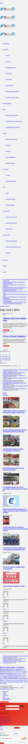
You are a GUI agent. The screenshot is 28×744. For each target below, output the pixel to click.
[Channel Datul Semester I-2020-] (11, 583)
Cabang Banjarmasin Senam (19, 673)
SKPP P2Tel (9, 73)
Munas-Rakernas (7, 699)
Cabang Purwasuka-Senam (15, 681)
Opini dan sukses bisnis (11, 217)
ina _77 (4, 597)
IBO (4, 187)
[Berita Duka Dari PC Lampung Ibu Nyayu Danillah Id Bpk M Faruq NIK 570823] (11, 506)
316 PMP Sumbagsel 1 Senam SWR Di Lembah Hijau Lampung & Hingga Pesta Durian (14, 303)
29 (9, 359)
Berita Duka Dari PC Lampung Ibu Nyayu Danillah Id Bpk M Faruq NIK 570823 (15, 510)
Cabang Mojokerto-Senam (18, 680)
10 (2, 356)
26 (5, 359)
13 (6, 356)
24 (2, 359)
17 (2, 358)
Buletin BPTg (9, 229)
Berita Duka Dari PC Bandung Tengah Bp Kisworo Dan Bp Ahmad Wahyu (15, 528)
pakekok (5, 621)
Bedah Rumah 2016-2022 (12, 97)
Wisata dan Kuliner (10, 163)
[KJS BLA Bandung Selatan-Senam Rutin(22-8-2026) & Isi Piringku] (11, 427)
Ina (3, 643)
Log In (2, 743)
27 (6, 359)
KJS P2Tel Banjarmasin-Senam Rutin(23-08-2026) (15, 287)
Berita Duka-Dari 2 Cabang (12, 667)
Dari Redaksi (6, 43)
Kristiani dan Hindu (10, 199)
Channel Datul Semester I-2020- (14, 586)
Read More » (6, 330)
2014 (4, 306)
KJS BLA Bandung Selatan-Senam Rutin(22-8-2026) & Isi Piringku (15, 430)
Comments (5, 395)
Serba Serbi (5, 169)
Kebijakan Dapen (7, 103)
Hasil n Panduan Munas (11, 241)
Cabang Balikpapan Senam (17, 671)
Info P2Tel (5, 49)
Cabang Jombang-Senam (10, 678)
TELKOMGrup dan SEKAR (13, 127)
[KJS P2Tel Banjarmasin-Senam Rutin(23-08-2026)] (11, 465)
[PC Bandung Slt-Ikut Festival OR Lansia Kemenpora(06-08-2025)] (11, 545)
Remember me (5, 735)
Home (7, 55)
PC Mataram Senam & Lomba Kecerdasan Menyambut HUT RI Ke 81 (13, 289)
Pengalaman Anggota (11, 181)
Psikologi (8, 151)
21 (8, 358)
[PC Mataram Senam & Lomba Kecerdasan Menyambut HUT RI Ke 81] (11, 484)
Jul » (5, 363)
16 (0, 358)
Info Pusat (8, 61)
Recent (4, 392)
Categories (2, 686)
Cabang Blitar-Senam (14, 675)
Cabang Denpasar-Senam (10, 676)
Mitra (4, 109)
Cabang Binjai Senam (3, 675)
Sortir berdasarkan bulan (5, 365)
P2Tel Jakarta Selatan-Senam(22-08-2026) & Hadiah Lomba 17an (14, 411)
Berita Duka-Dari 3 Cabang (11, 669)
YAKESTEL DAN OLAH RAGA (14, 121)
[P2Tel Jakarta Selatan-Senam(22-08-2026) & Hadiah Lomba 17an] (11, 407)
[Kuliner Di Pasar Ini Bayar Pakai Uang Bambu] (11, 564)
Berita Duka (9, 79)
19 (5, 358)
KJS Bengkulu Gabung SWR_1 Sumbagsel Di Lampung (13, 450)
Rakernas (8, 252)
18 (3, 358)
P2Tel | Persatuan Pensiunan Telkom (11, 688)
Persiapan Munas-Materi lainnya (13, 247)
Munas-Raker (6, 235)
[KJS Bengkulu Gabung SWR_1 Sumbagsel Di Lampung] (11, 446)
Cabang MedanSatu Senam (8, 680)
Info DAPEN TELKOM (12, 115)
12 (5, 356)
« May (1, 363)
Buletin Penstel (9, 85)
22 (9, 358)
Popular (5, 393)
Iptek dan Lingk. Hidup (11, 139)
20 (6, 358)
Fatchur (5, 313)
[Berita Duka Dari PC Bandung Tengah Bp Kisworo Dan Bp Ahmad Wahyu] (6, 524)
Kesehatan (8, 145)
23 (0, 359)
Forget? (16, 733)
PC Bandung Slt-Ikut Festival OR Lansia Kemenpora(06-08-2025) (14, 548)
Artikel (4, 133)
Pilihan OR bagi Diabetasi (14, 336)
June (7, 306)
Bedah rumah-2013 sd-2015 (12, 91)
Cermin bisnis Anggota (11, 223)
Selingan (8, 175)
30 (0, 361)
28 (8, 359)
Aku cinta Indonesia (10, 157)
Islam (7, 193)
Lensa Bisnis (6, 211)
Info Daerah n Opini (11, 67)
